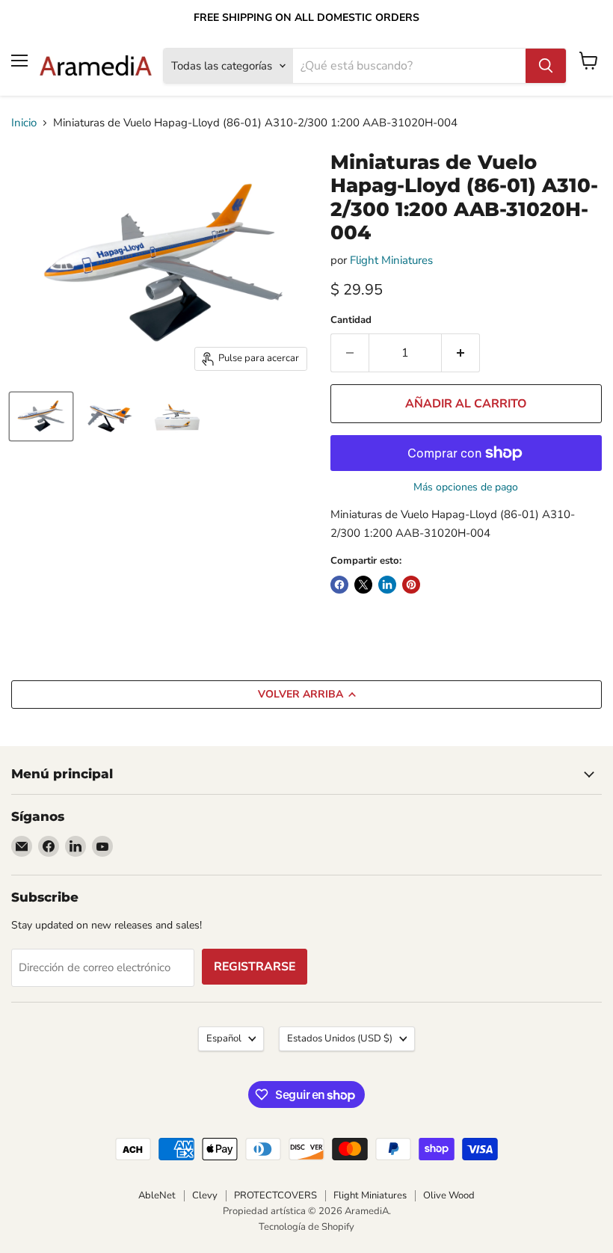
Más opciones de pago (465, 487)
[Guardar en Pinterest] (411, 585)
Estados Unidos (339, 1038)
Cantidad (351, 320)
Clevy (205, 1195)
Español (223, 1038)
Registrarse (254, 966)
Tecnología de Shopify (306, 1227)
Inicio (24, 123)
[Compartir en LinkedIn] (387, 585)
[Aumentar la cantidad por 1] (461, 352)
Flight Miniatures (391, 260)
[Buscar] (546, 66)
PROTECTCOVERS (275, 1195)
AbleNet (157, 1195)
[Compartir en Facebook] (339, 585)
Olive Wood (449, 1195)
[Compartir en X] (363, 585)
